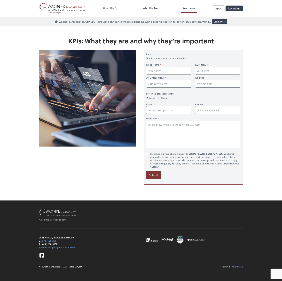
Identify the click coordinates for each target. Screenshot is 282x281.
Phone (164, 98)
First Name (152, 65)
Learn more (220, 21)
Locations (234, 8)
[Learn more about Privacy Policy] (196, 240)
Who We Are (150, 8)
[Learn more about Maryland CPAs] (167, 240)
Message (151, 118)
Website (199, 78)
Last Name (201, 65)
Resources (189, 8)
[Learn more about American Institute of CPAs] (152, 240)
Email (152, 98)
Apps (218, 8)
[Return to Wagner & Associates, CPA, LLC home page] (58, 212)
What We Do (110, 8)
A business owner (158, 58)
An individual (179, 58)
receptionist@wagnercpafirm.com (57, 247)
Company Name (155, 78)
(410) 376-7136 (49, 241)
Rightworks (238, 266)
